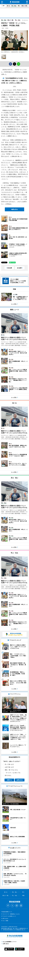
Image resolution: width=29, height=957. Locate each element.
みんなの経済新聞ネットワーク (14, 936)
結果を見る (20, 780)
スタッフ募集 (5, 920)
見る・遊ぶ (14, 5)
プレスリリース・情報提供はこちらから (11, 914)
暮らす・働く (24, 5)
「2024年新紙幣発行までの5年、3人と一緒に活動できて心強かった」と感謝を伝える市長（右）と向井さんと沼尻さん (14, 80)
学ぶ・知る (17, 20)
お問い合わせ (5, 918)
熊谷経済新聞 (14, 2)
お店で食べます (9, 767)
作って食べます (9, 764)
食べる (8, 5)
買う (19, 5)
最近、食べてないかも (11, 770)
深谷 (3, 28)
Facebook (8, 905)
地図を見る (14, 209)
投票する (9, 780)
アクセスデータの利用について (9, 916)
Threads (21, 905)
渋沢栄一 (7, 28)
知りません (8, 775)
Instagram (16, 905)
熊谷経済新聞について (7, 911)
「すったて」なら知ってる (12, 772)
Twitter (12, 905)
